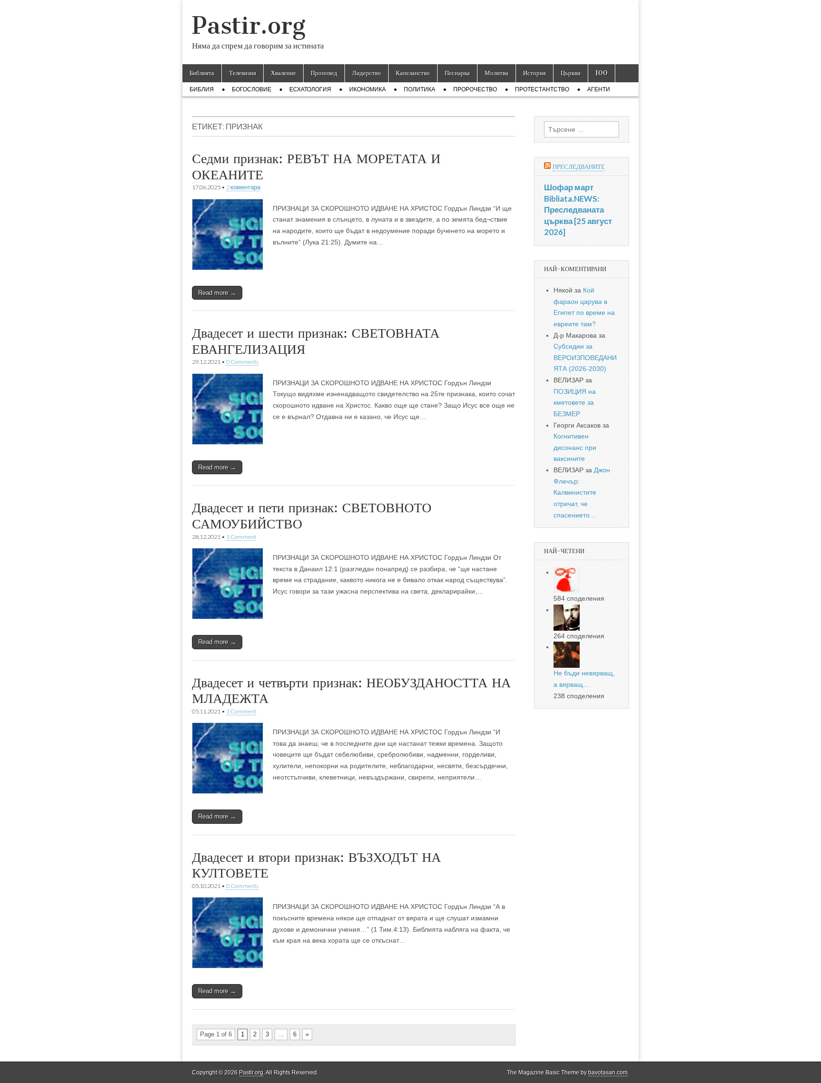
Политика (419, 89)
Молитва (496, 73)
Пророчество (475, 89)
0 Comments (242, 361)
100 (601, 73)
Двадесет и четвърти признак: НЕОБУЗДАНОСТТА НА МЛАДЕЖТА (351, 690)
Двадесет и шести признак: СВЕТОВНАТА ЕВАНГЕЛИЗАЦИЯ (315, 341)
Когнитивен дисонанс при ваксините (575, 447)
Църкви (571, 73)
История (534, 73)
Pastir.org (248, 25)
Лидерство (366, 73)
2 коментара (243, 187)
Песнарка (457, 73)
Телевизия (242, 73)
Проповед (324, 73)
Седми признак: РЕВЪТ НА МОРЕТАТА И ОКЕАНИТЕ (316, 166)
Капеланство (413, 73)
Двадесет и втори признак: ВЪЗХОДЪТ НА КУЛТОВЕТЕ (316, 865)
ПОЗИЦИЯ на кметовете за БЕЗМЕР (575, 403)
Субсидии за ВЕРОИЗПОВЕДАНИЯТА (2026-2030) (585, 357)
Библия (202, 89)
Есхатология (310, 89)
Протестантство (542, 89)
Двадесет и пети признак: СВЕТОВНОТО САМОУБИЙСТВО (311, 515)
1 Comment (241, 536)
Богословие (251, 89)
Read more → (217, 292)
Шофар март (568, 187)
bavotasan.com (608, 1072)
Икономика (367, 89)
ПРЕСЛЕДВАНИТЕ (579, 167)
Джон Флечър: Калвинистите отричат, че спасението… (582, 492)
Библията (202, 73)
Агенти (598, 89)
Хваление (283, 73)
